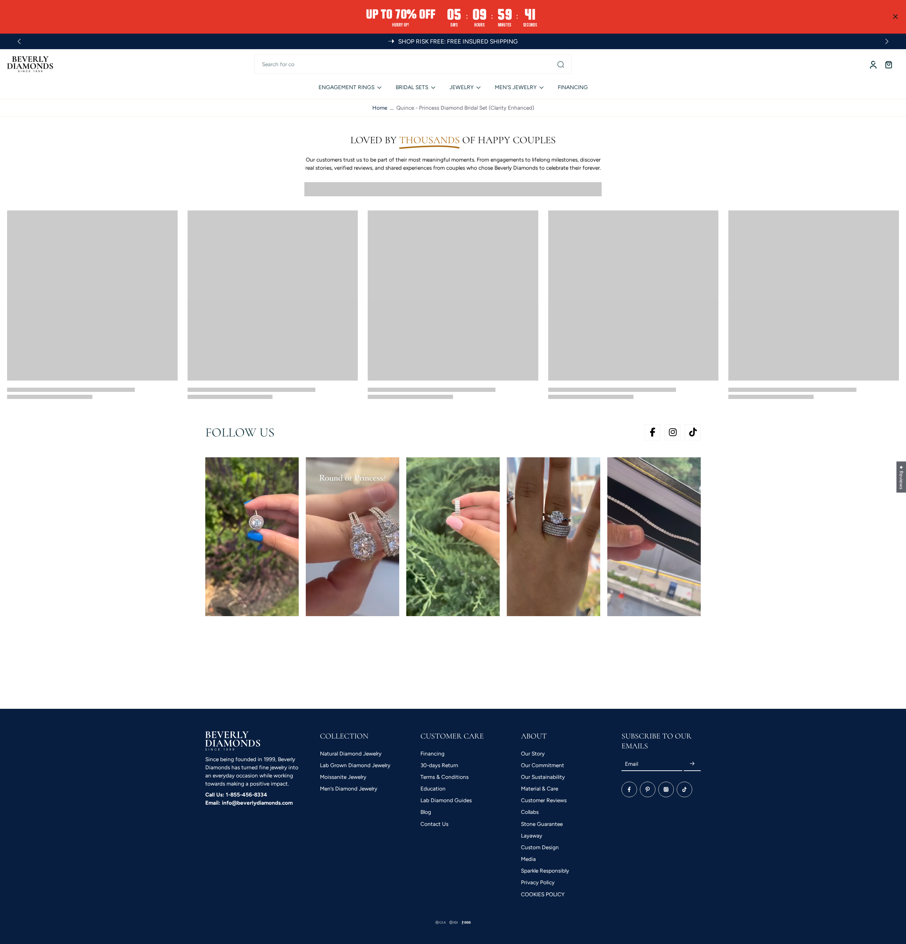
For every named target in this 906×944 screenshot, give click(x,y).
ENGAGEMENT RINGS (346, 87)
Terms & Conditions (444, 777)
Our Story (533, 753)
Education (433, 788)
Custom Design (540, 847)
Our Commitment (542, 765)
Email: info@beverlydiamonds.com (249, 802)
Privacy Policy (538, 882)
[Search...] (561, 64)
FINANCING (573, 87)
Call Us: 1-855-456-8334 (236, 794)
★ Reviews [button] (901, 477)
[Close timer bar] (895, 16)
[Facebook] (629, 789)
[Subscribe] (692, 764)
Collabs (530, 812)
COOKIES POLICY (542, 894)
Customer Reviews (544, 800)
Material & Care (539, 788)
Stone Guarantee (542, 824)
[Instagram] (666, 789)
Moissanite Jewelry (343, 777)
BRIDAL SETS (412, 87)
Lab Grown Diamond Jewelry (355, 765)
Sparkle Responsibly (545, 870)
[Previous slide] (19, 41)
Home (379, 107)
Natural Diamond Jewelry (351, 753)
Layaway (531, 835)
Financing (432, 753)
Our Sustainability (543, 777)
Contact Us (434, 824)
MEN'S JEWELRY (516, 87)
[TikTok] (684, 789)
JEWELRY (461, 87)
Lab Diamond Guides (446, 800)
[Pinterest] (647, 789)
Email (631, 763)
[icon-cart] (888, 64)
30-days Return (439, 765)
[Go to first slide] (887, 41)
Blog (425, 812)
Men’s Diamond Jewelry (348, 788)
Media (528, 859)
